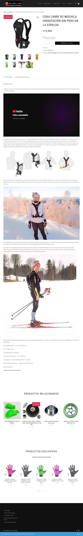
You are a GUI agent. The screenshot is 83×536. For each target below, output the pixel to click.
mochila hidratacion (69, 53)
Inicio (39, 3)
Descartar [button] (79, 534)
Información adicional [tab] (22, 77)
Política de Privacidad (9, 513)
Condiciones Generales (10, 522)
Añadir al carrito (68, 43)
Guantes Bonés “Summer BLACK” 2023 (73, 481)
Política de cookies (8, 515)
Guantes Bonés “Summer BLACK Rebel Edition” (26, 481)
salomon (76, 53)
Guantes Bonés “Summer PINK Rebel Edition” (10, 481)
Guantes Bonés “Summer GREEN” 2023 (41, 481)
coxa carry (61, 53)
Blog (63, 3)
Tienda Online (47, 3)
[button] (37, 17)
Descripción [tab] (8, 77)
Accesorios (10, 12)
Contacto (70, 3)
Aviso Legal (7, 510)
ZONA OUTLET (57, 3)
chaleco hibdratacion (53, 53)
